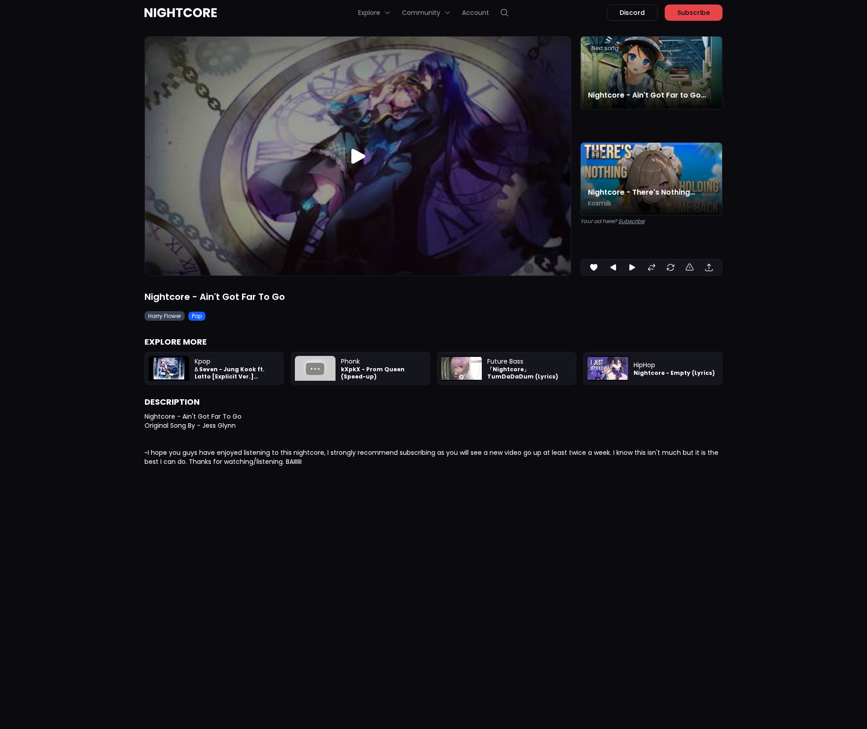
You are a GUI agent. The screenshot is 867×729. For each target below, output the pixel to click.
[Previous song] (613, 267)
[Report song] (689, 267)
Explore (369, 12)
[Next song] (632, 267)
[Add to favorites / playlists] (593, 267)
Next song (605, 48)
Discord (632, 12)
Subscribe (693, 12)
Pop (197, 316)
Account (475, 12)
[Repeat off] (670, 267)
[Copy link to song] (708, 267)
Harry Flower (164, 316)
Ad (595, 154)
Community (421, 12)
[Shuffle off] (651, 267)
